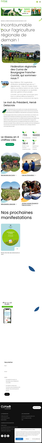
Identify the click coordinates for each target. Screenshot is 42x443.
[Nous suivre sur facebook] (2, 436)
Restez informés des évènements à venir (10, 253)
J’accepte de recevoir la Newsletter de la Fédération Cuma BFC (12, 381)
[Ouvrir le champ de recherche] (37, 2)
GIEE (22, 419)
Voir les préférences (36, 438)
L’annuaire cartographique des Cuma (28, 416)
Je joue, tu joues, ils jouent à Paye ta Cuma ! (30, 204)
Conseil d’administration (5, 417)
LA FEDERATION (4, 413)
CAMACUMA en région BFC (6, 430)
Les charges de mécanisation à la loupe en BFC (9, 427)
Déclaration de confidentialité (31, 441)
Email (5, 371)
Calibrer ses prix (4, 425)
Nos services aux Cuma (8, 175)
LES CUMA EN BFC (26, 413)
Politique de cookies (23, 441)
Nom (5, 365)
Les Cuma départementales (26, 417)
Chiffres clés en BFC (4, 416)
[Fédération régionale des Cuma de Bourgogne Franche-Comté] (4, 1)
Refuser (27, 438)
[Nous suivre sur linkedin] (8, 436)
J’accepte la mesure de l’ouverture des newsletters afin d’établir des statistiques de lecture (13, 388)
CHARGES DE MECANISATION (7, 422)
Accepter (19, 438)
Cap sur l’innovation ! (28, 175)
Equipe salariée (3, 419)
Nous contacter (37, 407)
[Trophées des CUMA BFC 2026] (21, 11)
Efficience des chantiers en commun (7, 428)
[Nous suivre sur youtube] (5, 436)
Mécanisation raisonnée (8, 204)
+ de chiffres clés (9, 144)
